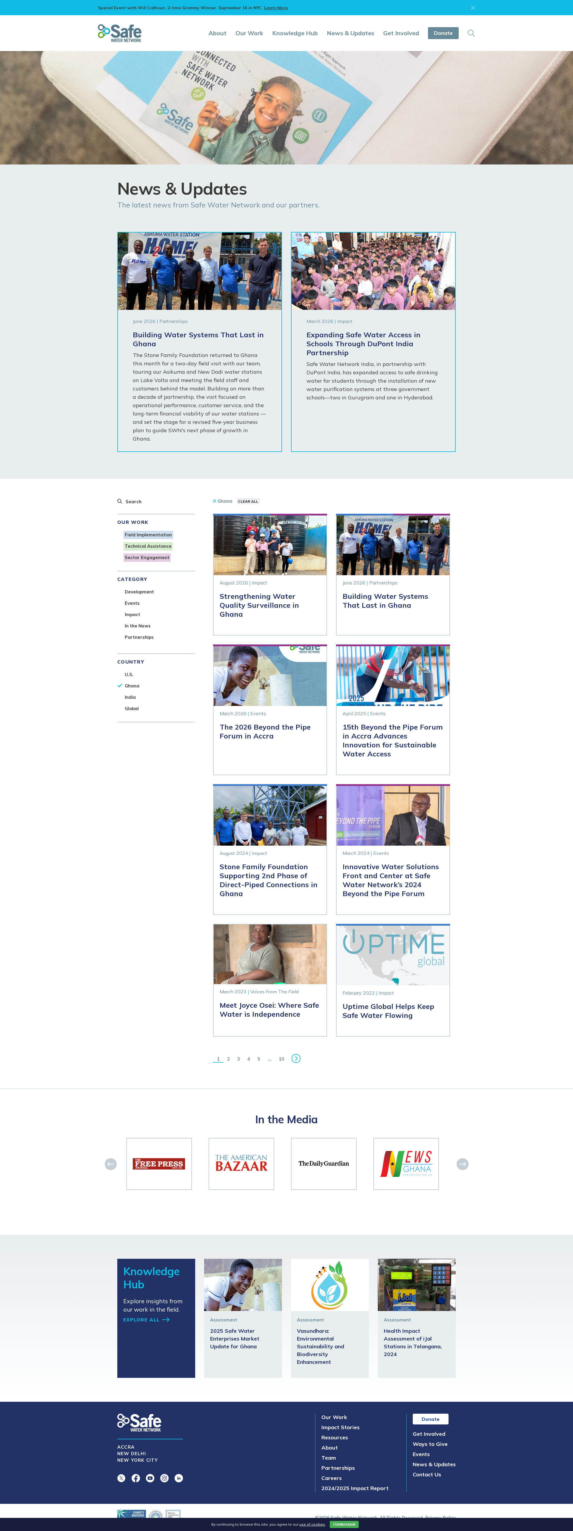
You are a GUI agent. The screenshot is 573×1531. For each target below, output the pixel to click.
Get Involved (401, 33)
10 (281, 1059)
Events (421, 1454)
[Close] (473, 8)
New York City (137, 1460)
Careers (331, 1478)
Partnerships (338, 1467)
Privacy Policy (440, 1518)
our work (132, 522)
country (130, 662)
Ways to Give (430, 1444)
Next (296, 1058)
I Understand (344, 1524)
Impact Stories (340, 1427)
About (218, 33)
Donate (443, 33)
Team (328, 1457)
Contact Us (427, 1474)
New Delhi (131, 1453)
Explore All (141, 1320)
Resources (334, 1437)
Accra (126, 1447)
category (132, 579)
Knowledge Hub (295, 33)
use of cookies (312, 1524)
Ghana (225, 501)
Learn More (276, 7)
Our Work (249, 33)
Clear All (248, 501)
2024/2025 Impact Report (355, 1488)
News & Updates (350, 33)
